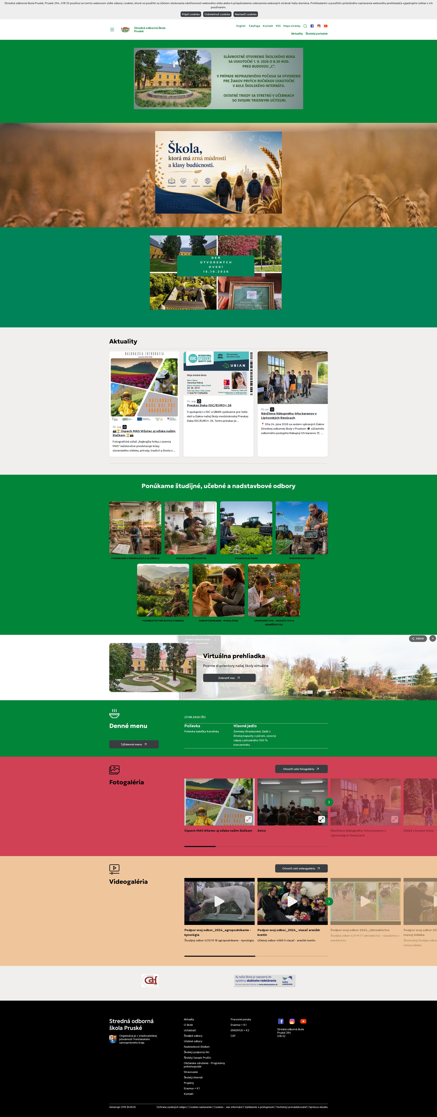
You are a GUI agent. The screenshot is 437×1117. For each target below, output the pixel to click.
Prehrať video (219, 901)
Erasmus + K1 (192, 1088)
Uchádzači (190, 1030)
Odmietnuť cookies (217, 14)
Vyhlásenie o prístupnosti (259, 1107)
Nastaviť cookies (246, 14)
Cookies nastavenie (200, 1107)
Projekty (189, 1083)
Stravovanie (191, 1072)
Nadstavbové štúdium (197, 1046)
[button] (305, 26)
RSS (278, 26)
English (240, 26)
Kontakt (268, 26)
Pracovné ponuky (241, 1019)
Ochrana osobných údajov (172, 1107)
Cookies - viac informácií (228, 1107)
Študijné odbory (193, 1035)
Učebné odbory (193, 1041)
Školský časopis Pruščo (197, 1057)
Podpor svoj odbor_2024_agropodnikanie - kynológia (217, 932)
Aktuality (297, 33)
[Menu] (112, 29)
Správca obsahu (318, 1107)
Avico (261, 830)
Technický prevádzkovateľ (291, 1107)
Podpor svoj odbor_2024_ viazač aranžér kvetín (288, 932)
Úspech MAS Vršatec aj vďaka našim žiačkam (218, 830)
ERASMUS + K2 (240, 1030)
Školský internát (193, 1077)
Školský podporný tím (196, 1052)
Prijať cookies (191, 14)
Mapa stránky (291, 26)
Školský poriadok (317, 33)
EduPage (254, 26)
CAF (233, 1035)
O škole (188, 1024)
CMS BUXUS (128, 1107)
